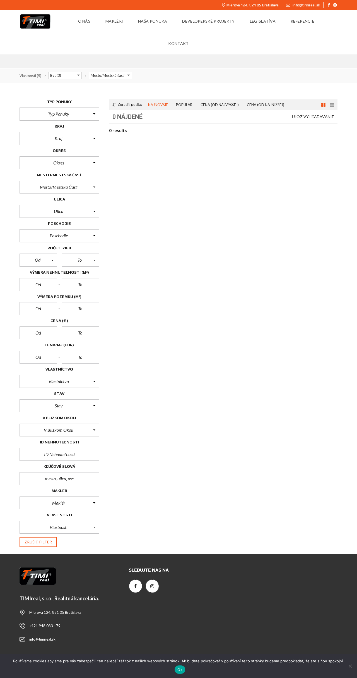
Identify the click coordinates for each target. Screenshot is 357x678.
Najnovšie (158, 104)
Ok (179, 669)
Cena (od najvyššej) (220, 104)
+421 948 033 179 (45, 626)
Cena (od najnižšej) (265, 104)
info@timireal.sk (306, 5)
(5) (30, 75)
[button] (59, 114)
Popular (184, 104)
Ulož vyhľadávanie (313, 116)
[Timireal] (35, 21)
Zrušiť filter (38, 541)
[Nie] (350, 666)
